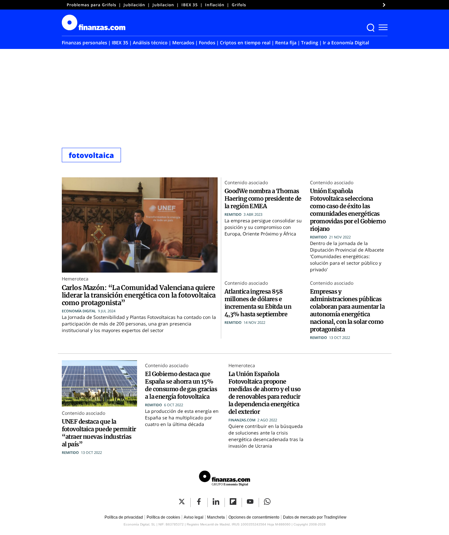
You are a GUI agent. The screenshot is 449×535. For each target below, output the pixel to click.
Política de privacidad (124, 517)
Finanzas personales (84, 42)
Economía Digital (79, 310)
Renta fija (285, 42)
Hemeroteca (75, 278)
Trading (309, 42)
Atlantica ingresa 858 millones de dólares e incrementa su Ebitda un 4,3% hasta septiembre (258, 303)
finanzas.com (241, 419)
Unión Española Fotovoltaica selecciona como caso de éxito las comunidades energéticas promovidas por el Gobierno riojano (348, 210)
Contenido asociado (246, 182)
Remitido (233, 214)
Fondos (207, 42)
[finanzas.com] (224, 479)
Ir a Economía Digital (346, 42)
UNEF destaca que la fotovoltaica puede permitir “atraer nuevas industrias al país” (99, 433)
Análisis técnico (150, 42)
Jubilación (134, 5)
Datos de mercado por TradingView (314, 517)
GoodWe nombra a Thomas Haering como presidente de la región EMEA (263, 198)
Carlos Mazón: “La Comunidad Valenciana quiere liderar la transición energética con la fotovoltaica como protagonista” (139, 295)
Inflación (215, 5)
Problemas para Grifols (91, 5)
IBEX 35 (189, 5)
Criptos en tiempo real (245, 42)
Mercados (183, 42)
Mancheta (216, 517)
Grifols (239, 5)
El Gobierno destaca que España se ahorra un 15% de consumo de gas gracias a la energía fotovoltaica (181, 385)
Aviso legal (193, 517)
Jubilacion (163, 5)
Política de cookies (163, 517)
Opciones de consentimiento (253, 517)
